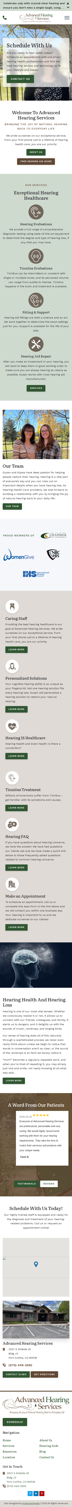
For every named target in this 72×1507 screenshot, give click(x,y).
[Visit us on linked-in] (36, 1493)
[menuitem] (18, 1440)
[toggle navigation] (67, 17)
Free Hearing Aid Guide (36, 161)
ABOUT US (36, 152)
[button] (36, 1264)
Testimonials (26, 1183)
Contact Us (20, 78)
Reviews (49, 1183)
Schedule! (15, 1422)
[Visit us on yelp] (41, 1493)
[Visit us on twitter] (30, 1493)
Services (36, 388)
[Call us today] (5, 18)
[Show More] (68, 7)
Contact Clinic (16, 1374)
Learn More (14, 1080)
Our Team (12, 506)
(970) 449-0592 (16, 1486)
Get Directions (44, 1374)
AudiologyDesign (31, 1503)
